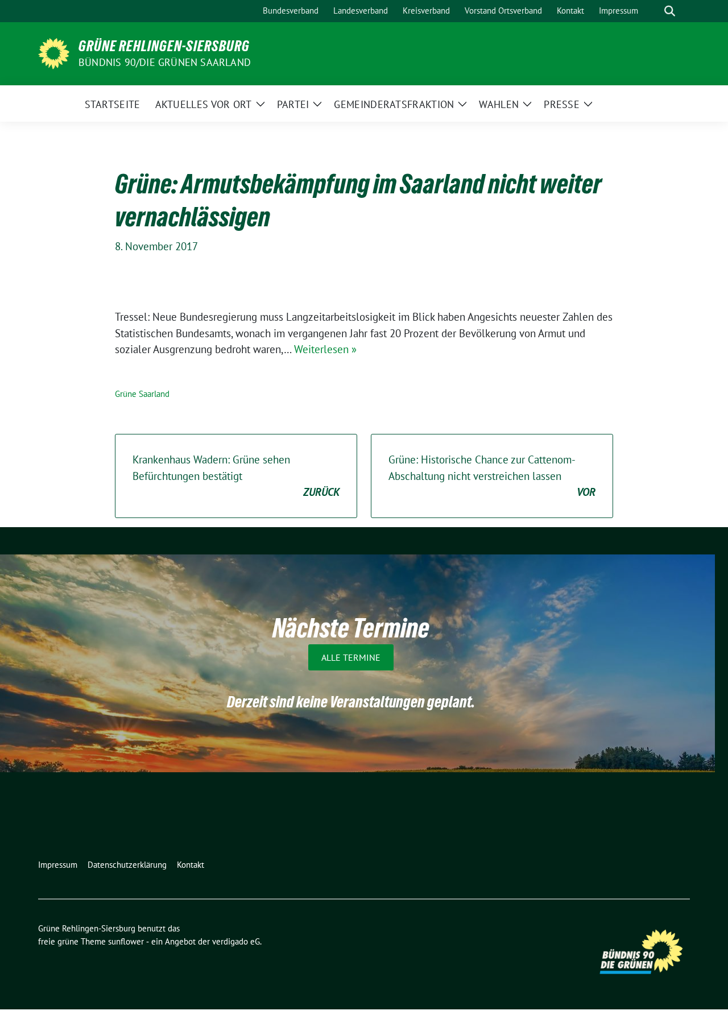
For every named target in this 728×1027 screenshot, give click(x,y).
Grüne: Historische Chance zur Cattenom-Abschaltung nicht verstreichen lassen (491, 476)
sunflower (126, 941)
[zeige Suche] (670, 11)
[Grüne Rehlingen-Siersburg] (53, 52)
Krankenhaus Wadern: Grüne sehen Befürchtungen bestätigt (236, 476)
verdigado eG (236, 941)
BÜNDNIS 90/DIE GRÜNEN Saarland (164, 62)
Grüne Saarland (142, 393)
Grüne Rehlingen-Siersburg (164, 46)
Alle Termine (350, 657)
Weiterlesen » (325, 349)
